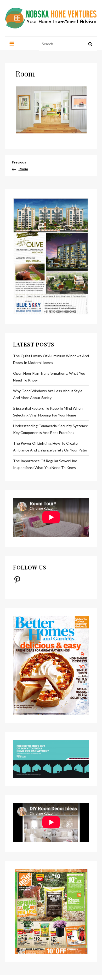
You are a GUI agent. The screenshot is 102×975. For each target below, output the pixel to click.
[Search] (90, 44)
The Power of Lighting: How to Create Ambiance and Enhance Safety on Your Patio (50, 446)
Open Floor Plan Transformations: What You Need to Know (49, 376)
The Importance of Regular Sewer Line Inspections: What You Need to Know (45, 464)
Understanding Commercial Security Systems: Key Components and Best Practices (50, 429)
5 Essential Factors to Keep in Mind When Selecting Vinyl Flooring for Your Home (48, 411)
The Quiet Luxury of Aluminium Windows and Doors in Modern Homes (51, 359)
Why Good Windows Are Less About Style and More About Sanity (47, 394)
